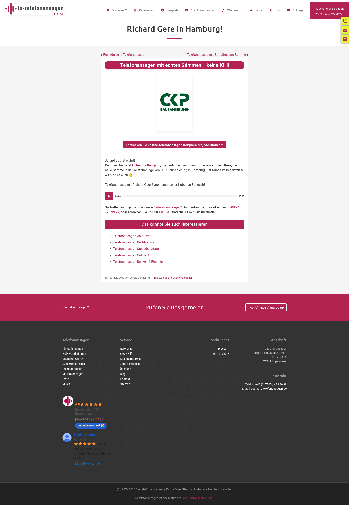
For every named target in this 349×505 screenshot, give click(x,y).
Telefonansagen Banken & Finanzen (138, 262)
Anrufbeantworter (202, 10)
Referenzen (146, 10)
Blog (277, 10)
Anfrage (297, 10)
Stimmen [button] (117, 10)
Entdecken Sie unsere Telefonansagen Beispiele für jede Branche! (174, 144)
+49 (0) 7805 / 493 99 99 (266, 307)
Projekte (157, 277)
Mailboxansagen (72, 374)
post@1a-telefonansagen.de (269, 388)
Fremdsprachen (72, 368)
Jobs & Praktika (130, 363)
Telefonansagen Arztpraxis (132, 236)
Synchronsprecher (181, 277)
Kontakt (125, 379)
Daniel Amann (84, 435)
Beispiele (172, 10)
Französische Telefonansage (123, 55)
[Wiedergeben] (109, 196)
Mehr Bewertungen (88, 463)
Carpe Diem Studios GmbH (197, 498)
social (166, 277)
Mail (162, 212)
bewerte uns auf (88, 425)
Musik (66, 384)
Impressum (222, 348)
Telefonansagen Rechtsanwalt (134, 242)
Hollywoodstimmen (74, 353)
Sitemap (125, 384)
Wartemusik (235, 10)
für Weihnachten (72, 348)
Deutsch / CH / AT (73, 358)
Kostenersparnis (130, 358)
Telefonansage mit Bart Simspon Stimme (216, 55)
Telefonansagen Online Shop (133, 255)
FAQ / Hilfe (126, 353)
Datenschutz (221, 353)
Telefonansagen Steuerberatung (136, 249)
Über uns (125, 368)
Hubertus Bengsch (146, 165)
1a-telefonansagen (167, 207)
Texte (258, 10)
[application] (174, 196)
